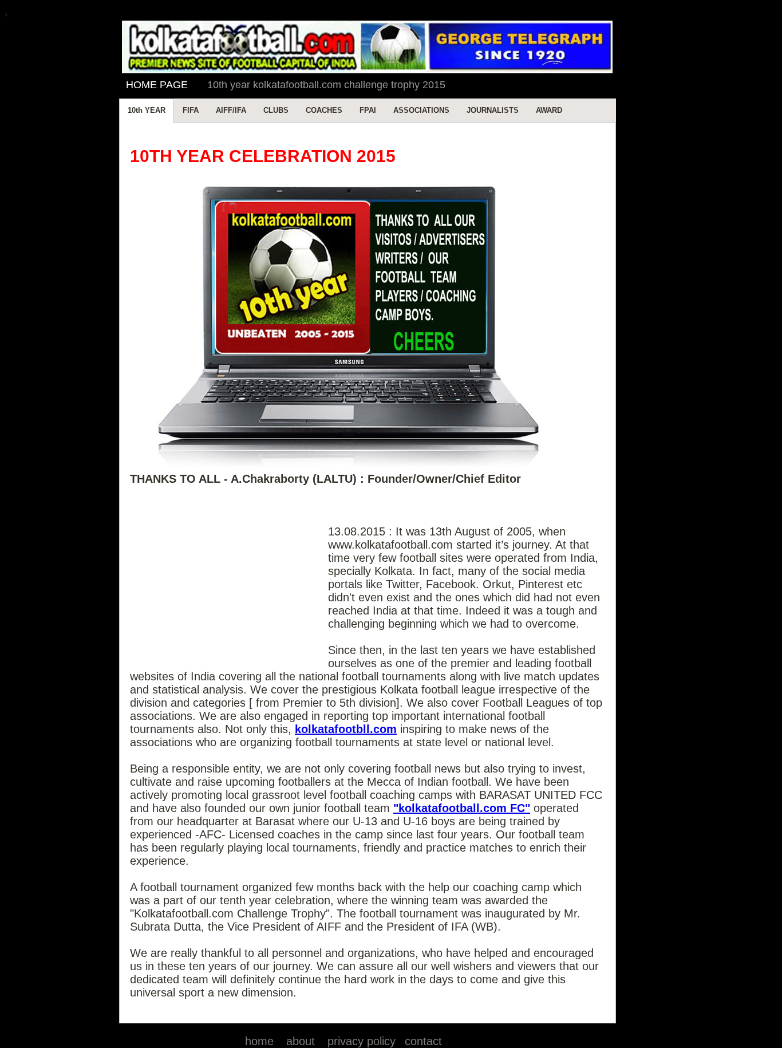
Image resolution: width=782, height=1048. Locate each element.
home (259, 1041)
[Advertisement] (229, 582)
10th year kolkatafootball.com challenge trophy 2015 (326, 84)
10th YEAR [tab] (146, 110)
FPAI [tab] (368, 110)
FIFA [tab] (191, 110)
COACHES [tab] (324, 110)
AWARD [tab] (549, 110)
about (300, 1041)
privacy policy (361, 1041)
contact (423, 1041)
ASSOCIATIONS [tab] (421, 110)
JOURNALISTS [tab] (493, 110)
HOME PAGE (157, 84)
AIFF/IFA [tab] (231, 110)
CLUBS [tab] (276, 110)
